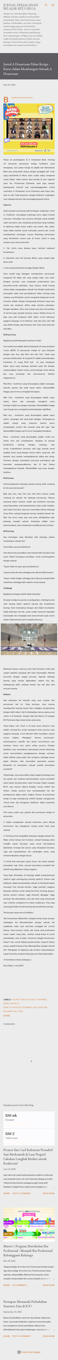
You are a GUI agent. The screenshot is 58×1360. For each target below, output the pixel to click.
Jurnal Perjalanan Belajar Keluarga (20, 7)
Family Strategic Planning (17, 1007)
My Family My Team (13, 1011)
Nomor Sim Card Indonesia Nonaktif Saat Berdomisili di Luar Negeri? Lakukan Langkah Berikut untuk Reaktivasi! (28, 1156)
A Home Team (18, 999)
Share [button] (6, 1015)
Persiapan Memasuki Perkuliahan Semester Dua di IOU (25, 1303)
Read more (49, 1193)
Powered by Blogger (31, 1352)
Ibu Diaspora (40, 1007)
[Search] (46, 5)
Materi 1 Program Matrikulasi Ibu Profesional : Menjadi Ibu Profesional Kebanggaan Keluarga (28, 1250)
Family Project (11, 1003)
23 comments (19, 1285)
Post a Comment (21, 1193)
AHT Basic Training (36, 999)
